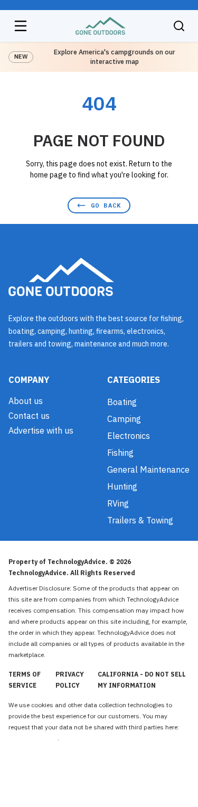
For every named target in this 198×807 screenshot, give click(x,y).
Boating (122, 402)
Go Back (106, 205)
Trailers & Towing (140, 520)
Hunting (122, 486)
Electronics (128, 435)
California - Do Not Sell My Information (142, 679)
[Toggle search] (179, 26)
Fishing (120, 452)
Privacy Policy (69, 679)
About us (25, 401)
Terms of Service (24, 679)
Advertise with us (40, 430)
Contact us (29, 415)
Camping (124, 419)
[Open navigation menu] (21, 26)
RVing (118, 503)
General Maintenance (148, 469)
